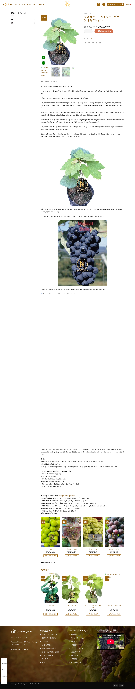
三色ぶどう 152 (72, 549)
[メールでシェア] (92, 42)
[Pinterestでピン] (96, 42)
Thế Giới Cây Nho (35, 684)
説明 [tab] (42, 81)
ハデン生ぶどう (114, 549)
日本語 (127, 4)
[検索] (99, 4)
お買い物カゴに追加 (104, 31)
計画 (23, 4)
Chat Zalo (4, 669)
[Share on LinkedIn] (100, 42)
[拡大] (43, 63)
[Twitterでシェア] (89, 42)
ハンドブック (31, 4)
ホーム (86, 13)
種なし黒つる (72, 605)
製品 (11, 4)
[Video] (43, 57)
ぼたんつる (50, 605)
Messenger (4, 676)
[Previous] (44, 38)
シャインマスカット (50, 549)
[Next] (77, 38)
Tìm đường (4, 663)
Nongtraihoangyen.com (67, 496)
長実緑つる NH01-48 (114, 605)
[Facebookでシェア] (85, 42)
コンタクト (40, 4)
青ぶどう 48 (93, 549)
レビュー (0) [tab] (53, 81)
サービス (17, 4)
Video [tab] (47, 81)
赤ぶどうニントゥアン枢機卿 (93, 606)
